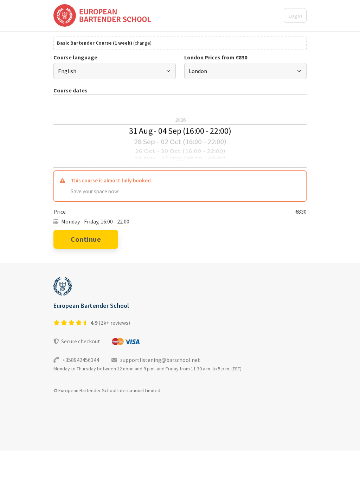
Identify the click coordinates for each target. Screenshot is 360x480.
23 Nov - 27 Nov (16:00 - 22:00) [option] (180, 158)
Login (295, 15)
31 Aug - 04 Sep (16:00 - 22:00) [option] (180, 130)
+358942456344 (79, 359)
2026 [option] (180, 120)
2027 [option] (180, 160)
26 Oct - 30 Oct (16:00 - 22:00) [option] (180, 151)
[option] (180, 104)
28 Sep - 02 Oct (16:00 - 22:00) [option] (180, 141)
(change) (142, 43)
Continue (86, 239)
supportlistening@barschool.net (158, 359)
